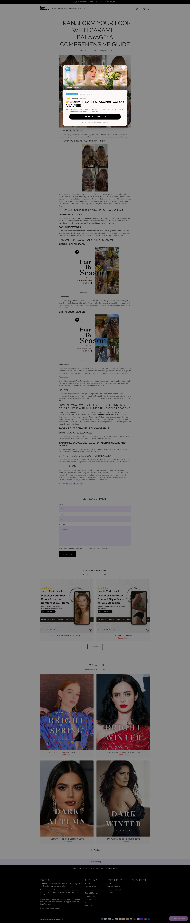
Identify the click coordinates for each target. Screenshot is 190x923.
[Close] (123, 68)
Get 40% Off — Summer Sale (95, 117)
